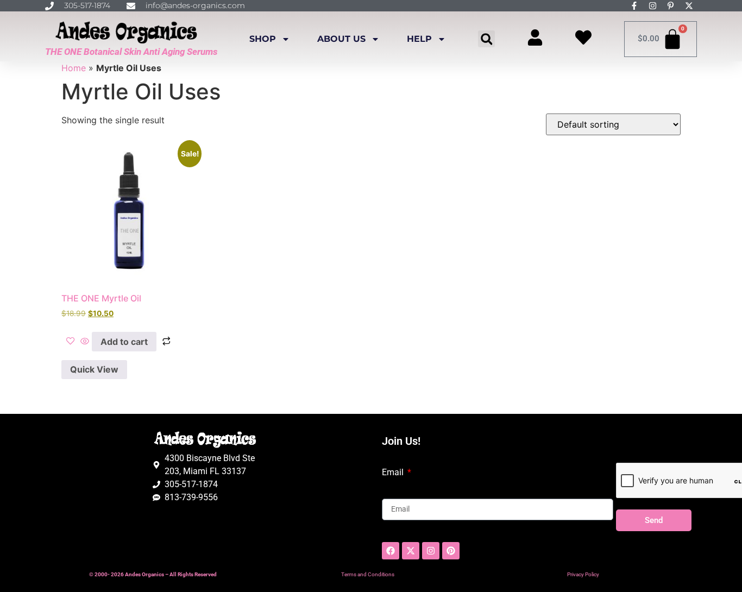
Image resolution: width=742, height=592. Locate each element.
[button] (486, 38)
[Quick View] (85, 341)
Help (419, 39)
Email (394, 472)
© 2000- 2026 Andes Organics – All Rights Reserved (153, 574)
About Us (341, 39)
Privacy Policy (583, 574)
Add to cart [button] (124, 341)
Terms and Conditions (367, 574)
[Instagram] (430, 550)
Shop (262, 39)
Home (73, 67)
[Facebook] (390, 550)
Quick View (94, 369)
